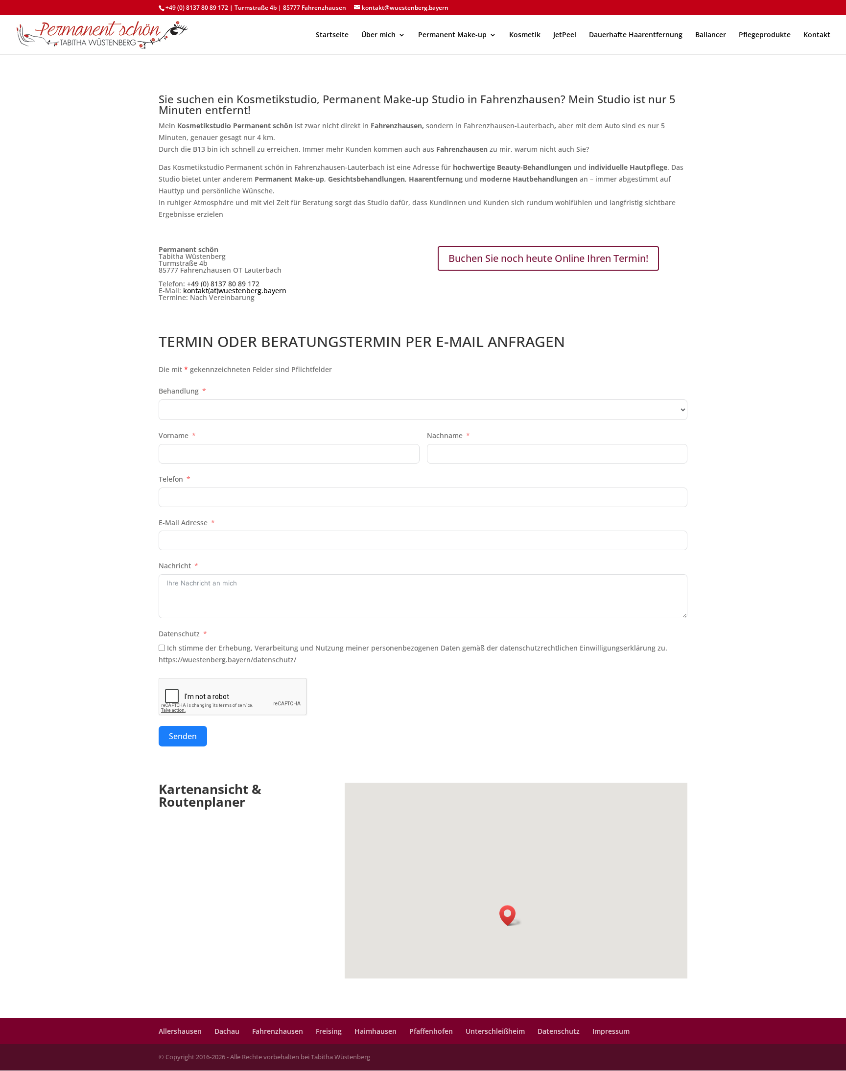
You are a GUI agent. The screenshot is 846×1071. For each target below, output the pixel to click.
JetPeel (564, 35)
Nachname (445, 435)
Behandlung (179, 391)
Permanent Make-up (452, 35)
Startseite (332, 35)
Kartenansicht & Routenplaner (210, 795)
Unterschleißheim (495, 1031)
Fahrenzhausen (277, 1031)
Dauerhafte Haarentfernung (635, 35)
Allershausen (180, 1031)
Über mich (378, 35)
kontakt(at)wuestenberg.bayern (234, 290)
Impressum (611, 1031)
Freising (329, 1031)
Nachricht (175, 565)
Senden (183, 736)
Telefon (171, 479)
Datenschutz (180, 633)
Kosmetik (524, 35)
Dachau (226, 1031)
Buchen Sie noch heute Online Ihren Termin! (548, 258)
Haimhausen (375, 1031)
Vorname (173, 435)
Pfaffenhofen (431, 1031)
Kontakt (816, 35)
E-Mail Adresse (183, 522)
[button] (510, 915)
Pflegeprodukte (765, 35)
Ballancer (710, 35)
